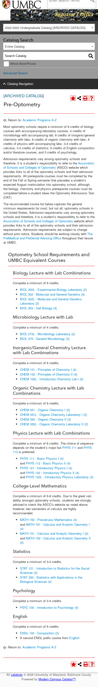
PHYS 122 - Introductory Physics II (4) (52, 472)
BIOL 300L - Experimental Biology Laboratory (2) (53, 289)
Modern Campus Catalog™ (57, 679)
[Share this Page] (79, 98)
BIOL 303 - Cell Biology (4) (38, 308)
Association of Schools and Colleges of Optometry (48, 165)
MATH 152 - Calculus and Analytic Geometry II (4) (55, 540)
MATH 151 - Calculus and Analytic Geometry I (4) (55, 526)
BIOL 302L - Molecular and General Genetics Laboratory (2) (51, 301)
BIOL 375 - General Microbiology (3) (44, 338)
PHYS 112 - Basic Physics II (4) (48, 463)
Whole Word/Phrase (23, 63)
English (74, 638)
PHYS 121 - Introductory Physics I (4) (46, 468)
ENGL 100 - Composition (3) (39, 633)
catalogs (17, 674)
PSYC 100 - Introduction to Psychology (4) (49, 607)
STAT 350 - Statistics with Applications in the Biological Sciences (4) (51, 579)
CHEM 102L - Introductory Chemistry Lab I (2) (51, 379)
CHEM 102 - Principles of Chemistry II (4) (48, 374)
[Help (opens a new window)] (91, 98)
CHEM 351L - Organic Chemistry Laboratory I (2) (53, 414)
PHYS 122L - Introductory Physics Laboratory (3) (59, 477)
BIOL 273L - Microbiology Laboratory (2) (47, 334)
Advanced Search (15, 73)
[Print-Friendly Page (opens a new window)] (85, 98)
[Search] (91, 56)
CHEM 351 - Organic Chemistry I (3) (45, 410)
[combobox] (49, 28)
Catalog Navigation (20, 83)
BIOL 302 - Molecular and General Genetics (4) (52, 294)
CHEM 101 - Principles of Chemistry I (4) (48, 369)
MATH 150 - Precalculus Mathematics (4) (48, 519)
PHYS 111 (69, 447)
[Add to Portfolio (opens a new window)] (73, 98)
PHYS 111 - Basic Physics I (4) (42, 458)
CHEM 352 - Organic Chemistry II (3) (45, 419)
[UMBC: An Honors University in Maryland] (15, 4)
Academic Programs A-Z (40, 120)
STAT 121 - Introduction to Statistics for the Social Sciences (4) (54, 570)
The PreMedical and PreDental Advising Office (48, 236)
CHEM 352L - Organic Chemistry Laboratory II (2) (54, 424)
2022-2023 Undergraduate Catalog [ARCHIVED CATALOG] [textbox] (45, 27)
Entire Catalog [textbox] (14, 46)
